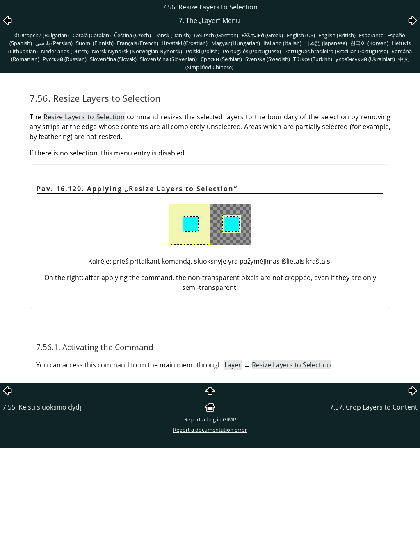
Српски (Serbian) (221, 59)
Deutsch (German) (216, 35)
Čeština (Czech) (132, 35)
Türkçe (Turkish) (312, 59)
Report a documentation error (210, 429)
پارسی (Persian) (54, 43)
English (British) (337, 35)
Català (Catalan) (92, 35)
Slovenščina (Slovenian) (168, 59)
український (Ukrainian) (365, 59)
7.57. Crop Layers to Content (374, 407)
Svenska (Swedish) (267, 59)
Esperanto (371, 35)
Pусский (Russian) (65, 59)
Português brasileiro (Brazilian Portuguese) (336, 51)
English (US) (301, 35)
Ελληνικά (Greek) (262, 35)
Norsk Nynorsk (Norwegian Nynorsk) (137, 51)
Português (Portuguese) (252, 51)
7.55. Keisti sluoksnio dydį (41, 407)
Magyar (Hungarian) (235, 43)
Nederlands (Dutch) (65, 51)
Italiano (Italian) (282, 43)
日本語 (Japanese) (326, 43)
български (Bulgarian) (41, 35)
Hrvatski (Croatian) (185, 43)
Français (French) (137, 43)
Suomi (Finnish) (95, 43)
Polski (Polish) (202, 51)
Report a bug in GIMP (210, 419)
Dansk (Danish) (172, 35)
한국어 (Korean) (369, 43)
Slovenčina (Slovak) (113, 59)
